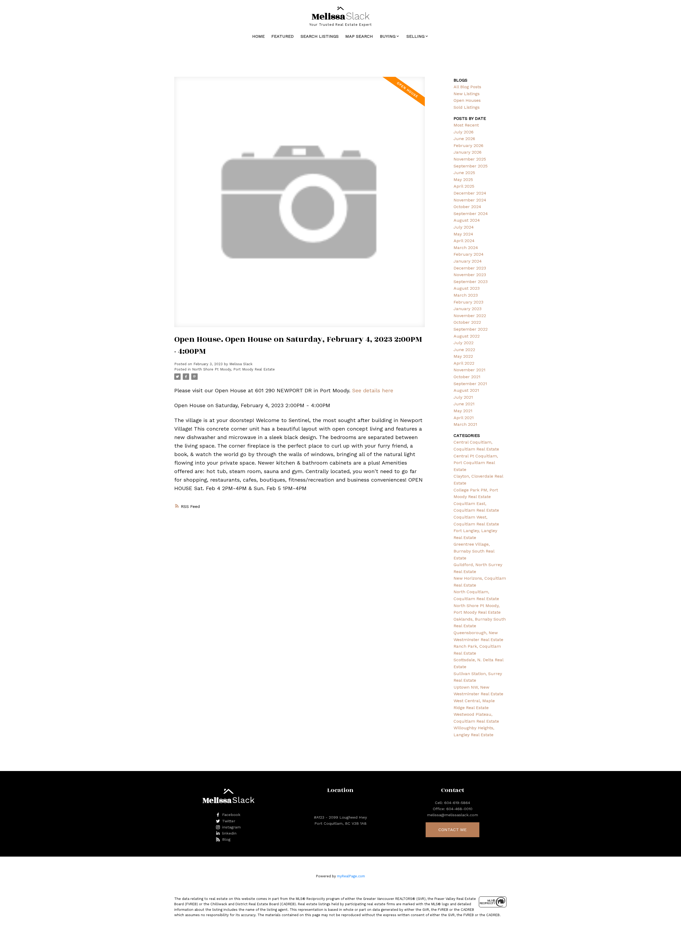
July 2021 (463, 397)
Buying (388, 36)
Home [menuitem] (258, 36)
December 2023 (470, 268)
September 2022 (471, 329)
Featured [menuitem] (282, 36)
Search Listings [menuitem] (320, 36)
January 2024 (468, 261)
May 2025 (463, 179)
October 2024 (467, 206)
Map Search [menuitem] (359, 36)
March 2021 (465, 424)
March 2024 (466, 247)
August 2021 (466, 390)
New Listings (467, 93)
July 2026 (464, 131)
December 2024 (470, 193)
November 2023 (470, 274)
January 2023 (467, 308)
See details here (372, 390)
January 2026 (467, 152)
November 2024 (470, 200)
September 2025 (471, 166)
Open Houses (467, 100)
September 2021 (470, 383)
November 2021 (469, 369)
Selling (415, 36)
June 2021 (464, 403)
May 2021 (463, 410)
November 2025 (470, 159)
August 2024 (467, 220)
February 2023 (468, 302)
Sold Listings (467, 107)
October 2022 (467, 322)
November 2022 (470, 315)
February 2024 (469, 254)
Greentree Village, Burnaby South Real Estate (474, 551)
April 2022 (464, 363)
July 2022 (464, 342)
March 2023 (466, 295)
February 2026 (468, 145)
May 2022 (463, 356)
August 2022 (467, 336)
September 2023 (471, 281)
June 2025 (464, 172)
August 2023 (467, 288)
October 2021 (467, 376)
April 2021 (464, 417)
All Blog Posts (467, 86)
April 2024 (464, 240)
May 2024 (463, 234)
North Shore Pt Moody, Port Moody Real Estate (233, 369)
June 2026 (464, 138)
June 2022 (464, 349)
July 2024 (464, 227)
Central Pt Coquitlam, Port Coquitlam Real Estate (476, 462)
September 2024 (471, 213)
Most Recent (466, 125)
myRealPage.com (351, 876)
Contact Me (452, 829)
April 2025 (464, 186)
